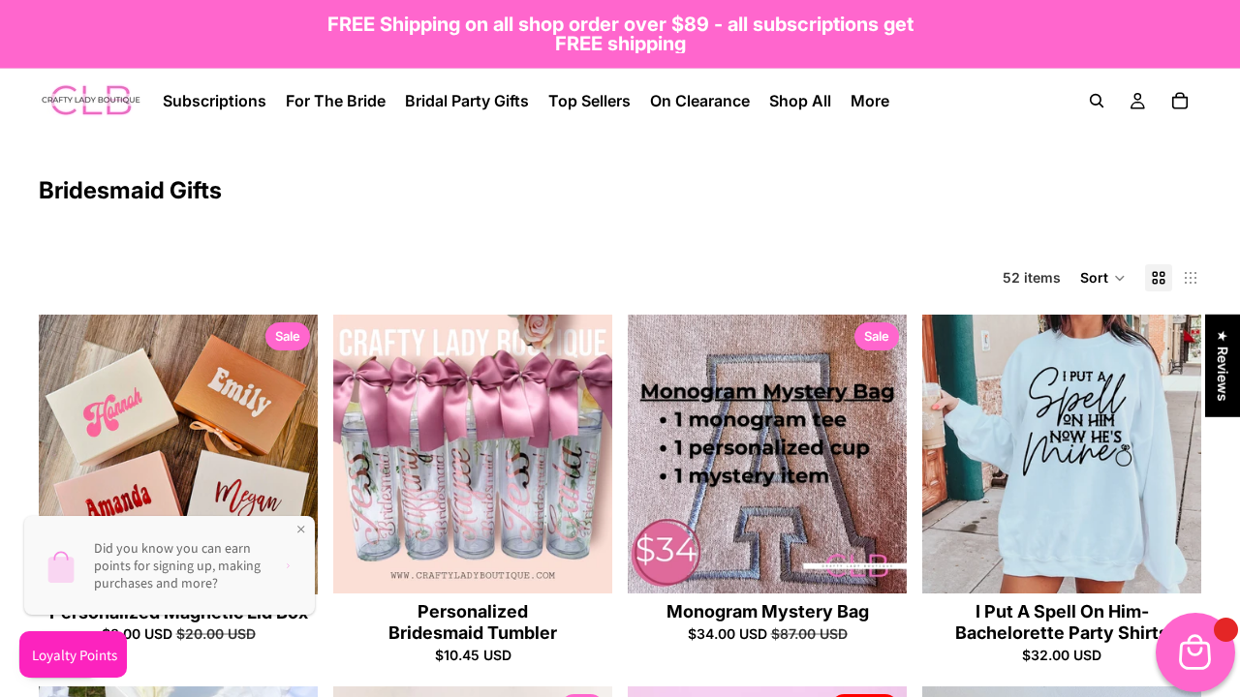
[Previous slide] (68, 454)
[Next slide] (289, 454)
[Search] (1096, 100)
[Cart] (1180, 100)
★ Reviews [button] (1223, 366)
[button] (1103, 278)
